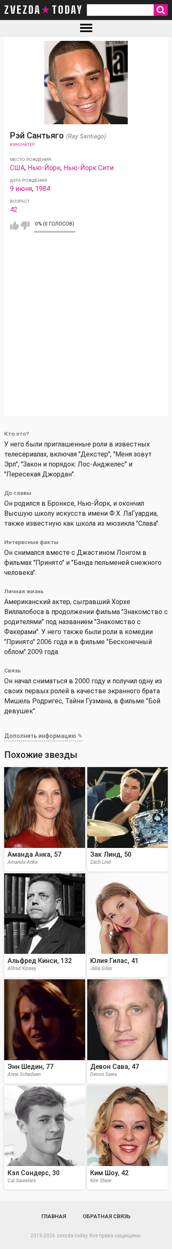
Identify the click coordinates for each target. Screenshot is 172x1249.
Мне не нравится (25, 225)
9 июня (21, 189)
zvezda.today (72, 1236)
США (17, 168)
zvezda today (43, 10)
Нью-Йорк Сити (88, 168)
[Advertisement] (86, 330)
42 (14, 209)
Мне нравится (14, 225)
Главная (53, 1216)
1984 (42, 189)
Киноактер (22, 144)
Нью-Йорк (44, 168)
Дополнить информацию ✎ (43, 735)
